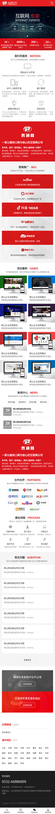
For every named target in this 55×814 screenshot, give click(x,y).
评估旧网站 (27, 684)
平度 (22, 753)
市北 (28, 748)
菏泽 (22, 763)
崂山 (40, 748)
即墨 (16, 753)
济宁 (16, 758)
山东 (4, 748)
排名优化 (43, 402)
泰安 (22, 758)
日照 (34, 758)
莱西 (28, 753)
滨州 (16, 763)
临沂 (46, 758)
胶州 (10, 753)
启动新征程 (27, 705)
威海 (28, 758)
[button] (25, 36)
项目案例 (21, 812)
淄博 (34, 753)
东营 (46, 753)
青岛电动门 (6, 732)
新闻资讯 (34, 812)
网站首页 (7, 812)
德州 (4, 763)
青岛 (16, 748)
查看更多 (27, 660)
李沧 (46, 748)
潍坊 (10, 758)
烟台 (4, 758)
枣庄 (40, 753)
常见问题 (32, 402)
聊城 (10, 763)
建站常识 (22, 402)
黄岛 (34, 748)
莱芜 (40, 758)
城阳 (4, 753)
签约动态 (11, 402)
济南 (10, 748)
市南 (22, 748)
